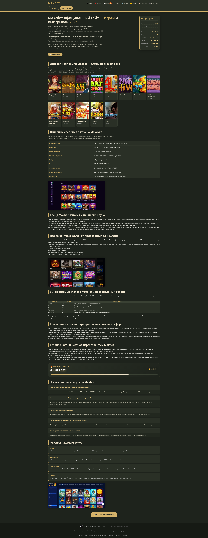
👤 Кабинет (53, 8)
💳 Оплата (133, 3)
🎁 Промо (98, 3)
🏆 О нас (116, 3)
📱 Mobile (89, 3)
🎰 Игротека (143, 3)
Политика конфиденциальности (89, 535)
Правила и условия (108, 535)
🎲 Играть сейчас (55, 54)
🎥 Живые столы (154, 3)
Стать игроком (66, 8)
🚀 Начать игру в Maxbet (104, 515)
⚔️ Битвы (125, 3)
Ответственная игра (122, 535)
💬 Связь (107, 3)
